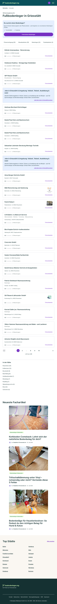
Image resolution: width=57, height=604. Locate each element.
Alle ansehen (50, 541)
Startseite (5, 8)
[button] (49, 3)
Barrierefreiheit (24, 597)
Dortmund (5, 560)
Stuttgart (31, 553)
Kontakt (10, 597)
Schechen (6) (6, 389)
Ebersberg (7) (6, 379)
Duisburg (5, 571)
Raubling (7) (6, 381)
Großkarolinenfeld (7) (8, 376)
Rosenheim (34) (7, 365)
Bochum (30, 571)
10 (39, 350)
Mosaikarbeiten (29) (23, 42)
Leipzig (30, 557)
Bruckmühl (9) (6, 371)
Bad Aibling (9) (6, 373)
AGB (42, 597)
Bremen (5, 564)
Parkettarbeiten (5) (48, 42)
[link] (28, 52)
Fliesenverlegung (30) (9, 42)
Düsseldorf (6, 557)
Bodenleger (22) (36, 42)
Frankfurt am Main (8, 553)
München (5, 550)
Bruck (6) (5, 387)
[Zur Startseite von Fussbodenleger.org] (11, 3)
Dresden (30, 564)
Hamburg (31, 546)
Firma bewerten (48, 55)
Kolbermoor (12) (7, 368)
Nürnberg (31, 567)
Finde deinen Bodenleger (28, 34)
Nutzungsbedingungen (34, 597)
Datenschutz (17, 597)
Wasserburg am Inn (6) (9, 384)
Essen (30, 560)
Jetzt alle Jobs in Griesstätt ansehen (43, 100)
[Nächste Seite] (52, 350)
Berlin (4, 546)
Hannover (5, 567)
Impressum (46, 597)
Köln (29, 550)
